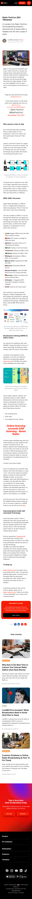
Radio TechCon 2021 (9, 570)
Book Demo (16, 615)
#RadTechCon (16, 97)
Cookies (21, 892)
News (21, 40)
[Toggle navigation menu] (29, 3)
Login (15, 3)
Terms (10, 892)
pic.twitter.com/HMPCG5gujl (16, 107)
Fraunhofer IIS (20, 536)
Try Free (22, 3)
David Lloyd (7, 361)
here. (24, 505)
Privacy (15, 892)
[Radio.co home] (4, 3)
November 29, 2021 (16, 115)
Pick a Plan (9, 813)
